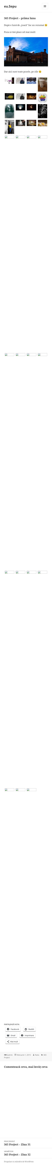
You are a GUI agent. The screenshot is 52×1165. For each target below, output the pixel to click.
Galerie (10, 1055)
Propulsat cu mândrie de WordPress (19, 1161)
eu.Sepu (10, 6)
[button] (9, 81)
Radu (37, 1055)
